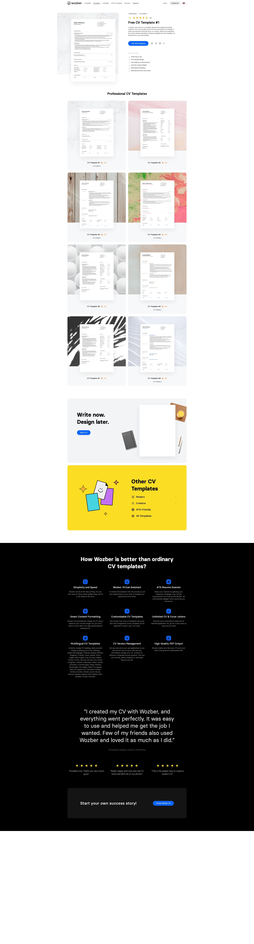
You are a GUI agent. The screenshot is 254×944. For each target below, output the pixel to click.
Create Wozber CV (163, 803)
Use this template (138, 43)
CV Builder (87, 3)
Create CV (175, 3)
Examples (105, 3)
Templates (96, 3)
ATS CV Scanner (116, 3)
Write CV (83, 433)
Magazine (136, 3)
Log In (165, 3)
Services (127, 3)
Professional (133, 13)
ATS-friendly (143, 13)
